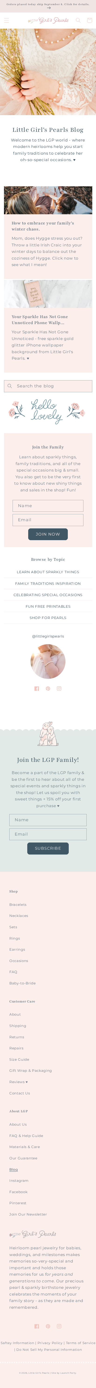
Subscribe (48, 848)
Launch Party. (68, 1373)
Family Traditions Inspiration (48, 583)
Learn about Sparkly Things (48, 572)
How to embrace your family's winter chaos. (43, 226)
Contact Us (19, 1093)
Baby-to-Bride (22, 983)
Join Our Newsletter (28, 1214)
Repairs (16, 1048)
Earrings (17, 949)
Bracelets (18, 904)
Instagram (19, 1180)
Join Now (48, 534)
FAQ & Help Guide (26, 1136)
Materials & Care (24, 1147)
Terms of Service (81, 1343)
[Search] (78, 20)
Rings (14, 938)
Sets (13, 927)
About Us (18, 1124)
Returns (16, 1037)
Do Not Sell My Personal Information (49, 1349)
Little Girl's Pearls (38, 1373)
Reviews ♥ (18, 1082)
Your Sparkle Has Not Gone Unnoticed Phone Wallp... (40, 319)
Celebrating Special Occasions (48, 595)
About (15, 1014)
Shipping (17, 1025)
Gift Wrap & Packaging (30, 1070)
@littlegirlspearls (48, 636)
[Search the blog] (9, 386)
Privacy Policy (50, 1343)
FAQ (13, 972)
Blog (13, 1169)
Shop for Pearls (48, 618)
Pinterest (18, 1203)
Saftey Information (17, 1343)
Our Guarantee (23, 1158)
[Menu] (6, 20)
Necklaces (18, 915)
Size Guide (19, 1059)
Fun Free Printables (48, 606)
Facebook (18, 1192)
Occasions (18, 961)
